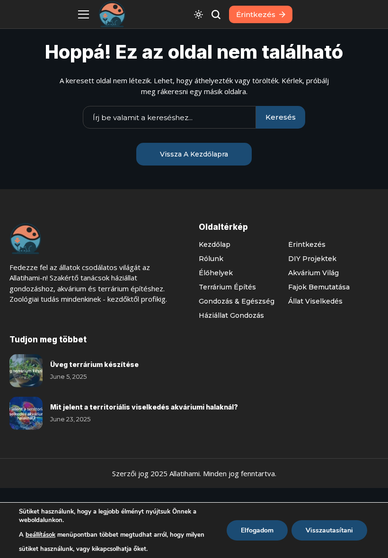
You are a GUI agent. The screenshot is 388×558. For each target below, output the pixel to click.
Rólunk (211, 258)
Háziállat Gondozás (231, 315)
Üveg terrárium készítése (94, 364)
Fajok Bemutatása (319, 287)
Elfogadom (257, 530)
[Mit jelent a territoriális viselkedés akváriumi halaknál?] (26, 413)
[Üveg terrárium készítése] (26, 370)
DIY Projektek (312, 258)
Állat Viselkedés (315, 301)
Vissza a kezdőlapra (194, 154)
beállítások (40, 535)
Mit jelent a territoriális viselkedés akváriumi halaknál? (144, 407)
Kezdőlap (214, 244)
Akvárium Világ (313, 273)
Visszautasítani (329, 530)
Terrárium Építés (227, 287)
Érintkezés (307, 244)
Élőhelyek (216, 273)
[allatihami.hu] (112, 14)
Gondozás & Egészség (236, 301)
